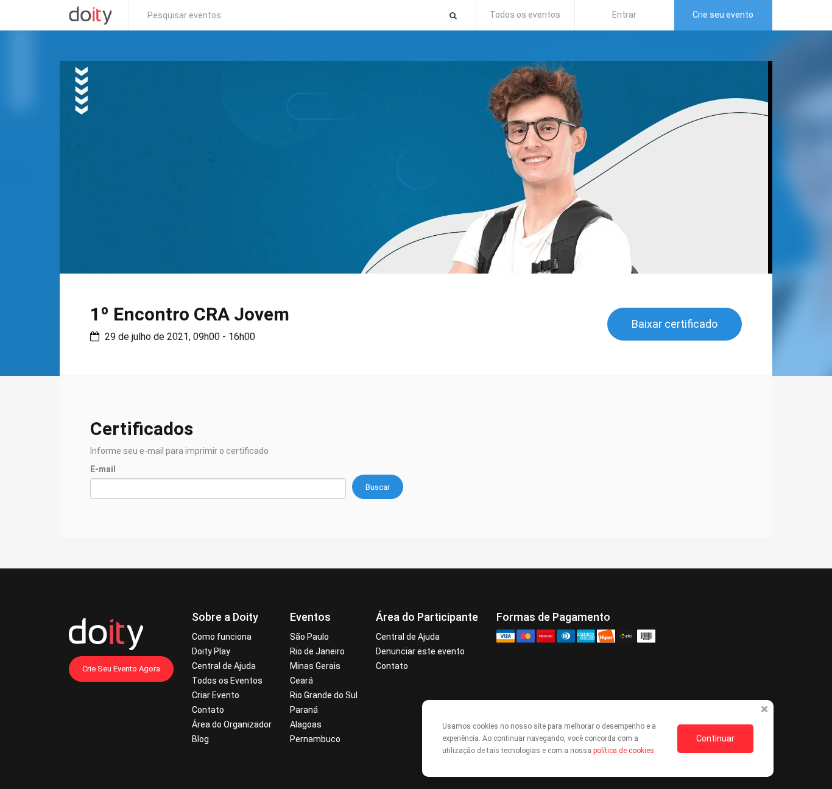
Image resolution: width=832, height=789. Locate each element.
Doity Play (211, 651)
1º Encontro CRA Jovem (189, 314)
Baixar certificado (674, 323)
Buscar (377, 487)
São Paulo (309, 637)
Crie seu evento (723, 14)
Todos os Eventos (227, 680)
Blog (200, 739)
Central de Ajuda (224, 666)
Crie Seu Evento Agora (121, 668)
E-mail (103, 469)
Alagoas (306, 724)
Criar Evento (215, 695)
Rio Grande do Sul (324, 695)
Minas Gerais (315, 666)
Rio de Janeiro (317, 651)
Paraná (304, 710)
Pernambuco (315, 739)
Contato (208, 710)
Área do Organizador (232, 724)
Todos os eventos (525, 14)
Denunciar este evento (420, 651)
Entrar (624, 14)
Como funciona (222, 637)
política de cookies (624, 750)
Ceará (301, 680)
